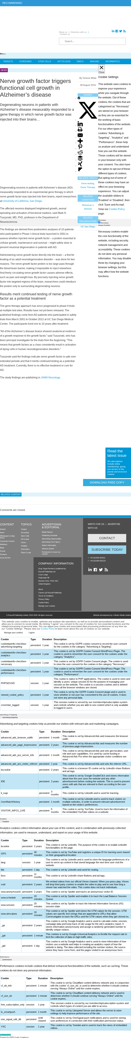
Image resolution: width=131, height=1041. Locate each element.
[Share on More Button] (80, 143)
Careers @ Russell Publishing (50, 593)
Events (2, 551)
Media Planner (47, 532)
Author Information (49, 545)
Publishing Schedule (49, 535)
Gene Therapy (88, 187)
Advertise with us (79, 32)
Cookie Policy (43, 602)
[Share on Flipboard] (80, 172)
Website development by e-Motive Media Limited (112, 615)
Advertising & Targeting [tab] (8, 715)
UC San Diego (88, 226)
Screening (25, 61)
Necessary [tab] (102, 220)
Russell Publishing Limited (18, 615)
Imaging (94, 61)
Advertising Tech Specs (51, 542)
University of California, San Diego (22, 201)
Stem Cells (44, 61)
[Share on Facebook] (79, 99)
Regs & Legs (26, 552)
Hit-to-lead (25, 539)
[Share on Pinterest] (80, 149)
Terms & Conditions (46, 596)
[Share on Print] (80, 131)
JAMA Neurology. (51, 377)
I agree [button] (32, 633)
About (40, 589)
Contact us (65, 34)
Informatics (112, 61)
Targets (8, 61)
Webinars (3, 544)
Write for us (96, 524)
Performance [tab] (4, 957)
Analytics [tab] (3, 819)
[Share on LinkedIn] (80, 126)
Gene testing (87, 183)
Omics (80, 61)
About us (63, 32)
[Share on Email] (80, 137)
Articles (3, 529)
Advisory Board (48, 549)
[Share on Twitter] (88, 120)
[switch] (1, 717)
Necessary (104, 223)
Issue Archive (5, 558)
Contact (107, 538)
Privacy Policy (43, 599)
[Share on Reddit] (80, 154)
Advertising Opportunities (51, 539)
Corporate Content (7, 541)
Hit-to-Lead (64, 61)
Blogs (2, 548)
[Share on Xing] (80, 166)
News (2, 532)
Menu (3, 54)
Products (3, 554)
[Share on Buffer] (80, 160)
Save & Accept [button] (5, 1035)
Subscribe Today (107, 549)
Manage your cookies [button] (46, 606)
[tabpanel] (65, 469)
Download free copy (107, 482)
